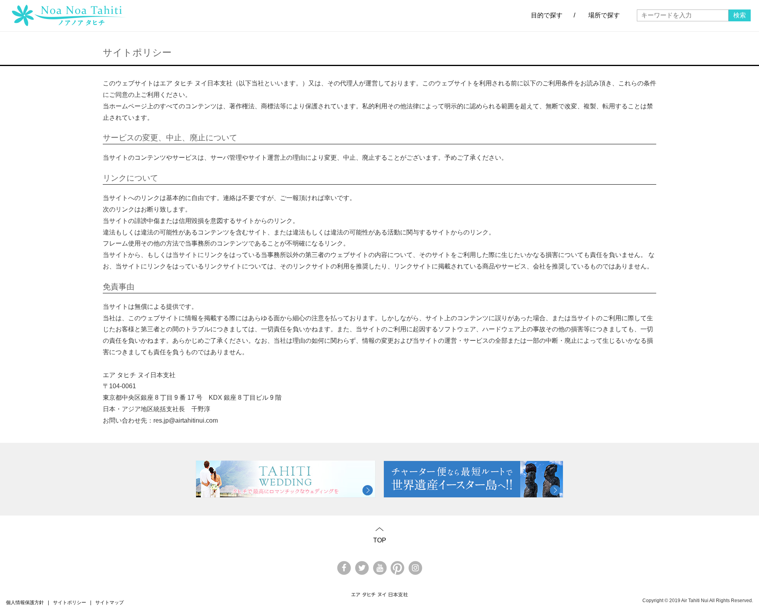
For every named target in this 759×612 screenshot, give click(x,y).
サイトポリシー (69, 602)
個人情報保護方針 (25, 602)
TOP (379, 540)
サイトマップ (109, 602)
